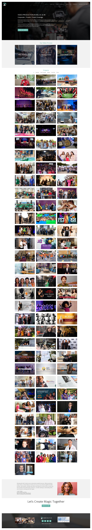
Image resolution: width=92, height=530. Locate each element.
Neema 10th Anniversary (25, 92)
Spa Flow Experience (46, 443)
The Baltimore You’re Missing (67, 418)
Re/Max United (46, 418)
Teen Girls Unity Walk (67, 167)
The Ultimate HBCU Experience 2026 (24, 117)
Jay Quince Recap (67, 293)
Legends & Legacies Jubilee (25, 456)
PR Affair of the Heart (25, 443)
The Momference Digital (46, 381)
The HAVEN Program (67, 92)
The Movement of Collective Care (67, 205)
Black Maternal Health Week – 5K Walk (46, 117)
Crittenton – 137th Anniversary (46, 129)
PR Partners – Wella (67, 268)
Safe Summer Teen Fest (25, 155)
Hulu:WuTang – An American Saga (25, 393)
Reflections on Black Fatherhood (46, 267)
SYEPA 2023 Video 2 (67, 255)
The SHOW (67, 142)
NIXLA (67, 406)
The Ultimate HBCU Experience (46, 192)
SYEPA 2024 (25, 192)
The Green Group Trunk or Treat (46, 343)
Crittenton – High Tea (67, 155)
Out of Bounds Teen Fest (46, 79)
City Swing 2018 (67, 456)
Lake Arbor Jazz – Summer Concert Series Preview (25, 355)
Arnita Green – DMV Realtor (25, 293)
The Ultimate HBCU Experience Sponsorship (25, 129)
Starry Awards (67, 104)
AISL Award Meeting (25, 230)
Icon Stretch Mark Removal (67, 431)
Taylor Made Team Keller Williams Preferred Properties (67, 355)
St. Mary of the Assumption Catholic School (46, 368)
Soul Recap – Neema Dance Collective (46, 305)
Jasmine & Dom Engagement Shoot (46, 293)
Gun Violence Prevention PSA (46, 318)
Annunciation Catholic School (24, 380)
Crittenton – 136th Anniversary (25, 167)
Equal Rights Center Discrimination (46, 431)
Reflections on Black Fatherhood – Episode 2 (67, 192)
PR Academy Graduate (24, 468)
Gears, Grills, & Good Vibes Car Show (46, 92)
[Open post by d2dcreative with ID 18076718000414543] (18, 521)
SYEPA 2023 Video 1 (46, 255)
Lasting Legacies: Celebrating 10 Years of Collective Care (46, 242)
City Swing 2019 (25, 418)
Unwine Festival (67, 129)
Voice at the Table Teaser (24, 268)
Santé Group (67, 117)
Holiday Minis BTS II (67, 230)
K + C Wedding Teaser (24, 242)
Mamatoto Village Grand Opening (24, 330)
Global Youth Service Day (24, 205)
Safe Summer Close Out (46, 142)
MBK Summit (46, 393)
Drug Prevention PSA (67, 318)
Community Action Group (67, 381)
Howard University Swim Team (46, 217)
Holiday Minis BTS (67, 242)
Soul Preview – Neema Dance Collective (67, 305)
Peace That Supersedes (46, 456)
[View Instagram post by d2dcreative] (20, 523)
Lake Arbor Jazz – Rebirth (67, 368)
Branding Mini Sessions (25, 217)
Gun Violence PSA (25, 368)
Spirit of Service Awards (67, 180)
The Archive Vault (25, 79)
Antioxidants (67, 443)
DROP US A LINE (46, 505)
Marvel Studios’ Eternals (67, 330)
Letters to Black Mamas (25, 280)
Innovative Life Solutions (24, 180)
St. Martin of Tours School (67, 79)
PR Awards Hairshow (46, 406)
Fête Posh (25, 142)
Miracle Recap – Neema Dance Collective (25, 104)
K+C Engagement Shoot (25, 305)
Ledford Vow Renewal (46, 356)
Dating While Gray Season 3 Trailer (46, 330)
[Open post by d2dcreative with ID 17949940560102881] (25, 521)
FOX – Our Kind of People (67, 343)
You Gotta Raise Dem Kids (46, 205)
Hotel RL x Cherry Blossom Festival (25, 431)
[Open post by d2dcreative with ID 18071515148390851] (32, 521)
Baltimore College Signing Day (25, 406)
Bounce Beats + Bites (46, 104)
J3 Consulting (46, 280)
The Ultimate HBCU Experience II (46, 154)
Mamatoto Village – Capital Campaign (67, 280)
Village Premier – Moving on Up (24, 343)
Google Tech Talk (46, 180)
